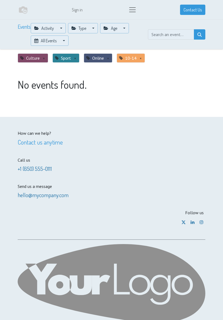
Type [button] (82, 28)
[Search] (199, 34)
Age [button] (114, 28)
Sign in (77, 9)
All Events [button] (48, 40)
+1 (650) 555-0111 (35, 168)
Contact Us (193, 9)
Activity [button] (48, 28)
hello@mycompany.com (43, 195)
